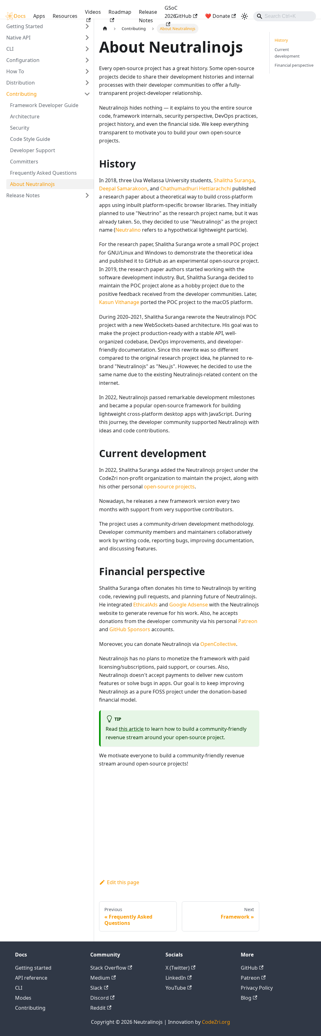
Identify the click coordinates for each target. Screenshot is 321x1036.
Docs (20, 16)
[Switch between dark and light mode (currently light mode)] (244, 16)
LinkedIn (176, 977)
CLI (18, 987)
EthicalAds (145, 604)
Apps (39, 16)
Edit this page (123, 882)
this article (131, 728)
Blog (246, 997)
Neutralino (128, 229)
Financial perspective (294, 65)
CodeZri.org (216, 1021)
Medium (100, 977)
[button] (48, 38)
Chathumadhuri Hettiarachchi (195, 188)
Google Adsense (188, 604)
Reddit (98, 1007)
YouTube (176, 987)
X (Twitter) (178, 967)
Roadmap (119, 11)
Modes (23, 997)
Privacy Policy (257, 987)
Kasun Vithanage (119, 302)
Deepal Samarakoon (123, 188)
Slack (96, 987)
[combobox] (284, 16)
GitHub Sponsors (129, 629)
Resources (65, 16)
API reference (31, 977)
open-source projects (169, 486)
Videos (93, 11)
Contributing (30, 1007)
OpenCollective (218, 644)
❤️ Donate (217, 16)
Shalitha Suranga (234, 180)
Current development (287, 53)
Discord (99, 997)
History (281, 40)
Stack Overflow (108, 967)
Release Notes (148, 15)
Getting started (33, 967)
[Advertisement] (179, 829)
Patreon (247, 621)
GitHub (183, 16)
